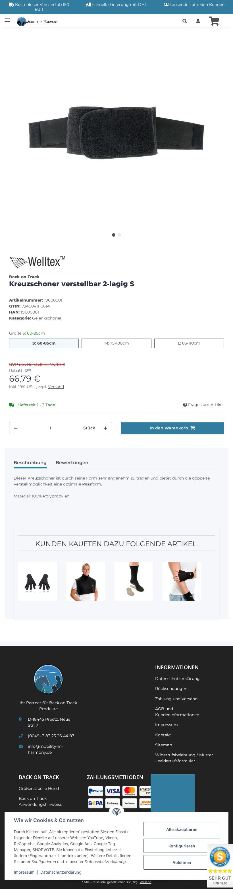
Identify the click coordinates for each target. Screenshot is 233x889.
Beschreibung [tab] (30, 462)
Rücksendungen (171, 688)
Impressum (24, 872)
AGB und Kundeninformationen (177, 711)
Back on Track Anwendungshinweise (40, 801)
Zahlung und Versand (176, 698)
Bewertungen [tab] (72, 462)
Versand (56, 386)
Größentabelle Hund (39, 788)
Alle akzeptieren (181, 829)
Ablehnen (181, 862)
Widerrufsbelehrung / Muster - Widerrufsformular (184, 757)
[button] (185, 21)
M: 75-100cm (127, 343)
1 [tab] (113, 235)
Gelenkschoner (47, 318)
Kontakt (163, 735)
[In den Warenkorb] (13, 35)
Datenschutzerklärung (61, 872)
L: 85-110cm (200, 343)
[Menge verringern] (15, 428)
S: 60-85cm (55, 343)
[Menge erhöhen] (105, 428)
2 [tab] (119, 235)
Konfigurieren (181, 845)
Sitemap (163, 744)
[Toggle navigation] (7, 17)
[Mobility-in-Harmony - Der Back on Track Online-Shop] (39, 21)
